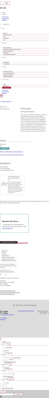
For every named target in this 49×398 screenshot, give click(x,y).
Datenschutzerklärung (8, 257)
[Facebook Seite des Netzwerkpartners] (11, 151)
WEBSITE (4, 148)
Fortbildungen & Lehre (8, 71)
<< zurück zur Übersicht (5, 101)
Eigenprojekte (6, 62)
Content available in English (7, 388)
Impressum (4, 251)
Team (4, 36)
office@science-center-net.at (7, 271)
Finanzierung (6, 38)
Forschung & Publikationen (8, 73)
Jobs (4, 40)
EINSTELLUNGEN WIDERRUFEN (7, 294)
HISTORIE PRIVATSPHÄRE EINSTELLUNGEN (10, 292)
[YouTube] (5, 8)
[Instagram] (3, 8)
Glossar (4, 254)
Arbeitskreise (6, 52)
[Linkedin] (1, 8)
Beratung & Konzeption (8, 74)
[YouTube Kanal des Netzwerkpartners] (11, 154)
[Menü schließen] (0, 339)
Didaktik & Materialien (8, 76)
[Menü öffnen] (1, 95)
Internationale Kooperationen (9, 54)
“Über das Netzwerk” (7, 228)
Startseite (4, 341)
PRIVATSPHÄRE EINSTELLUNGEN (7, 291)
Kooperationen (6, 63)
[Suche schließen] (3, 391)
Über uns (5, 33)
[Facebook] (2, 8)
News (4, 84)
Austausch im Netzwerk (8, 51)
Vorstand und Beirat (7, 34)
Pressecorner (6, 86)
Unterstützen (6, 87)
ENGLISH (4, 14)
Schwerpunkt (6, 24)
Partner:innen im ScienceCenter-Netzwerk (12, 49)
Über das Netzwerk (7, 47)
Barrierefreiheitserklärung (9, 260)
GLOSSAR (4, 12)
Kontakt (4, 252)
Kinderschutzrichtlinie (8, 259)
